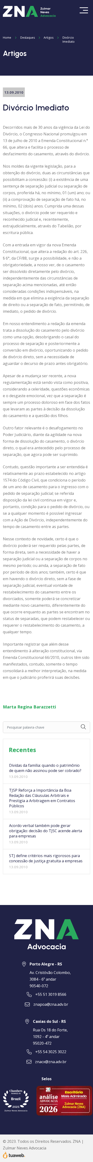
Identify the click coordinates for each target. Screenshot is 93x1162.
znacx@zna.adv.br (51, 1061)
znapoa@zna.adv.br (50, 1004)
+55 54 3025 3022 (50, 1051)
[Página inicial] (30, 11)
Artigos (48, 38)
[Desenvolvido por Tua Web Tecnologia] (14, 1154)
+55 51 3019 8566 (50, 994)
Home (7, 38)
